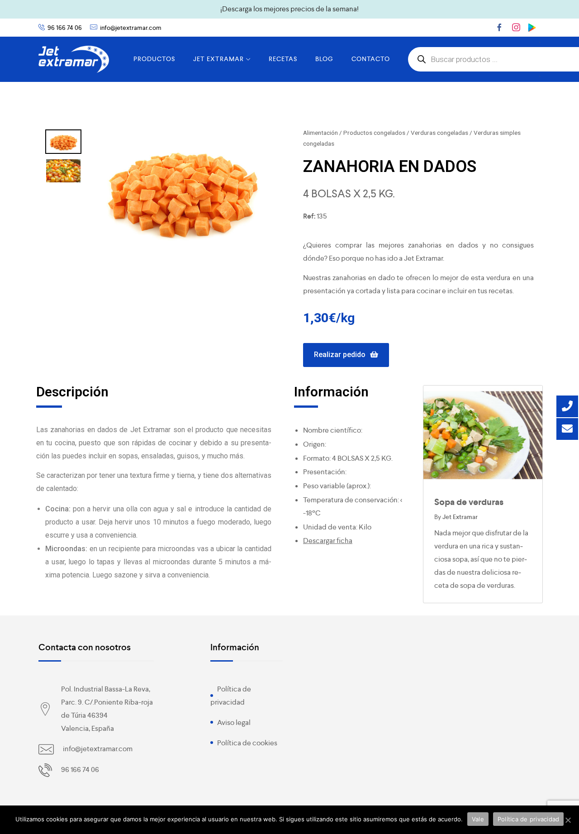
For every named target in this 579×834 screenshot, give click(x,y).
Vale (478, 819)
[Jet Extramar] (73, 59)
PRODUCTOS (154, 59)
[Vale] (567, 819)
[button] (346, 355)
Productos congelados (374, 132)
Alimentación (320, 132)
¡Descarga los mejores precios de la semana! (289, 9)
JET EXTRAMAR (218, 59)
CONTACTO (370, 59)
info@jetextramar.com (130, 28)
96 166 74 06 (64, 28)
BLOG (324, 59)
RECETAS (283, 59)
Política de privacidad (529, 819)
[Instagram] (516, 27)
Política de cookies (247, 743)
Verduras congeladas (439, 132)
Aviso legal (234, 722)
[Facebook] (499, 27)
